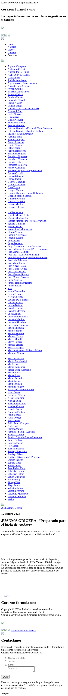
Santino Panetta (15, 460)
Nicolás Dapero (15, 409)
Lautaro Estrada (15, 302)
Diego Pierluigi (15, 119)
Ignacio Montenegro (18, 218)
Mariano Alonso (16, 353)
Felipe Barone (15, 148)
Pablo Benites (14, 414)
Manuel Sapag (15, 330)
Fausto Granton (15, 145)
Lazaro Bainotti (15, 305)
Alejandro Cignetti (17, 69)
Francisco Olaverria (17, 162)
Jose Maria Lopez (16, 263)
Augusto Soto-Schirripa (19, 86)
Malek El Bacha (16, 327)
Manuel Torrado (16, 333)
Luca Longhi (14, 313)
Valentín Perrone (16, 490)
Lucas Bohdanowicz (18, 316)
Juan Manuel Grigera (18, 274)
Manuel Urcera (15, 336)
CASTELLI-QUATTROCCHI (23, 108)
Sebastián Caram (16, 471)
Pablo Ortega (14, 417)
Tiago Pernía (14, 485)
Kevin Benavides (16, 291)
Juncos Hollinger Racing (20, 282)
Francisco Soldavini (17, 164)
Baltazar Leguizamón (18, 91)
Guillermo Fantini (16, 198)
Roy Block (13, 445)
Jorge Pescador (15, 243)
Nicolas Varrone (16, 406)
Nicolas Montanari (17, 403)
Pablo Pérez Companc (19, 423)
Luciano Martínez (16, 319)
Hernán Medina (15, 204)
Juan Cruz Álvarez (17, 271)
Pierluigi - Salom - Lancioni (21, 431)
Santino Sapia (14, 465)
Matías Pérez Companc (19, 369)
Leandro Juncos (15, 308)
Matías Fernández (16, 367)
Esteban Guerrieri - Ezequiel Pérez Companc (30, 128)
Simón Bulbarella (16, 476)
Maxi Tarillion (15, 383)
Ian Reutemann (15, 212)
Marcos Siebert (15, 344)
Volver (6, 596)
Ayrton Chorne (15, 88)
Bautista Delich (15, 94)
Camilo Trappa (15, 105)
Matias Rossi (14, 375)
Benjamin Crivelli (16, 100)
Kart (10, 288)
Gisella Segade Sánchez (19, 195)
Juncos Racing (15, 285)
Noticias (12, 47)
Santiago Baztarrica (17, 451)
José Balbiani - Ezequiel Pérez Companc (28, 249)
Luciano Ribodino (17, 322)
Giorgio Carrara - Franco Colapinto (25, 193)
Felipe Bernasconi (17, 150)
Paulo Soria (13, 426)
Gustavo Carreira (16, 201)
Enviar (5, 677)
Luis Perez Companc (18, 325)
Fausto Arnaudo (16, 142)
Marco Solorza (15, 342)
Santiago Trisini (15, 454)
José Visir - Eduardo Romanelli (23, 254)
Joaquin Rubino (15, 237)
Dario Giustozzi (15, 114)
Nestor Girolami (16, 398)
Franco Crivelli (15, 173)
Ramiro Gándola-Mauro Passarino (25, 437)
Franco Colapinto (16, 167)
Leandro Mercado (16, 311)
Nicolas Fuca (14, 400)
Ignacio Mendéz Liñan (19, 215)
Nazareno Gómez (16, 395)
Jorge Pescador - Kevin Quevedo (24, 246)
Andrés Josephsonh (17, 80)
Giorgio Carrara (15, 190)
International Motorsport (20, 229)
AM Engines (14, 77)
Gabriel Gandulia (16, 181)
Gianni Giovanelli (16, 184)
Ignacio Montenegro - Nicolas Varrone (27, 220)
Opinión (12, 52)
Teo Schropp (14, 479)
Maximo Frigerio (16, 386)
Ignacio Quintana (16, 223)
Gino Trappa (14, 187)
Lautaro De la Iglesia (18, 299)
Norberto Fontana (16, 412)
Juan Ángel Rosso (17, 266)
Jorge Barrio (14, 240)
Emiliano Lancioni (17, 122)
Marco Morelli (15, 339)
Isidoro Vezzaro (15, 232)
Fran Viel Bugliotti (17, 153)
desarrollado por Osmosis (23, 630)
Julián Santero (15, 280)
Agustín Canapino (17, 66)
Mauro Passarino (16, 378)
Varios (11, 499)
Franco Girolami (16, 176)
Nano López (14, 392)
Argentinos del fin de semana (22, 83)
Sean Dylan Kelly (16, 468)
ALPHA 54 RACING (19, 74)
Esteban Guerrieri (16, 125)
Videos (11, 49)
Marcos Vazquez (16, 347)
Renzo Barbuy (15, 440)
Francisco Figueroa (17, 156)
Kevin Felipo (14, 294)
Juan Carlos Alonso (17, 268)
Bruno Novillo (15, 103)
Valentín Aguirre (16, 488)
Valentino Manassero (18, 493)
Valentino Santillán (17, 496)
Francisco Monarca (17, 159)
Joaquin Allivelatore (18, 235)
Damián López (15, 111)
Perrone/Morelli (15, 429)
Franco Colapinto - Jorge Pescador (25, 170)
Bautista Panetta (16, 97)
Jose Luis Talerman (17, 260)
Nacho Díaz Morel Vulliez (21, 389)
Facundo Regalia (16, 139)
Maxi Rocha (14, 381)
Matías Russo (14, 372)
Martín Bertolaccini (17, 361)
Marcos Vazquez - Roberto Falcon (25, 350)
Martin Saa (13, 364)
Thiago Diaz (14, 482)
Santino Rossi (14, 462)
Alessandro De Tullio (18, 72)
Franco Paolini (15, 179)
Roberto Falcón (15, 443)
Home (11, 44)
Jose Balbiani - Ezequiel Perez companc (27, 257)
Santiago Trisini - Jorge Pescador (24, 457)
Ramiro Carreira (16, 434)
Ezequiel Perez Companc (20, 134)
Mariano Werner (16, 358)
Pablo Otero (14, 420)
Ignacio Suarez (15, 226)
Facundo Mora (15, 136)
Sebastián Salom (16, 474)
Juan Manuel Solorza (18, 277)
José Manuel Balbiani (18, 251)
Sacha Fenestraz (16, 448)
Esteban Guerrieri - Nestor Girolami (25, 131)
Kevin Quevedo (16, 297)
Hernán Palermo (16, 207)
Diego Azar (13, 117)
